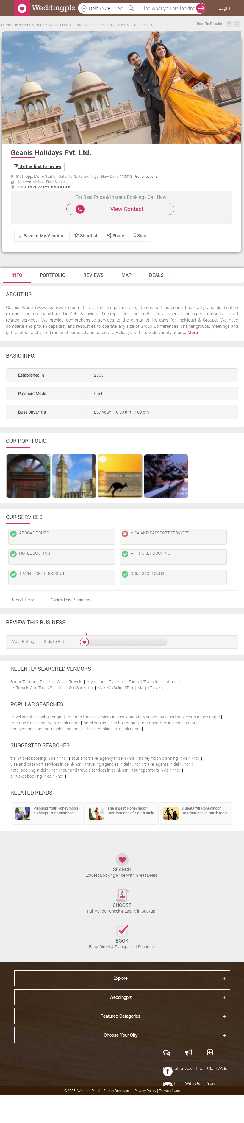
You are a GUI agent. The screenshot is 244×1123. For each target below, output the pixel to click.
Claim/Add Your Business (217, 1083)
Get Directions (146, 176)
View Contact (126, 209)
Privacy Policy (145, 1090)
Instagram (168, 1116)
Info (17, 275)
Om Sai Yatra (81, 687)
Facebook (168, 1071)
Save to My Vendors (43, 235)
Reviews (93, 275)
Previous (229, 24)
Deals (156, 275)
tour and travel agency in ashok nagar (45, 723)
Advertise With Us (194, 1075)
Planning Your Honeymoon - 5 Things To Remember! (56, 810)
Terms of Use (169, 1090)
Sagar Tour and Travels (31, 681)
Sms (141, 235)
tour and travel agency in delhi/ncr (103, 758)
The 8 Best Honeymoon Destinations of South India (130, 810)
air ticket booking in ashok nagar (111, 728)
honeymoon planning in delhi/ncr (169, 758)
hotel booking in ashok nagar (110, 723)
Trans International (161, 681)
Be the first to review (39, 166)
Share (117, 235)
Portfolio (52, 275)
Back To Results (209, 23)
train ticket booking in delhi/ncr (38, 758)
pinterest (168, 1101)
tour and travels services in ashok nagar (103, 717)
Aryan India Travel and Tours (113, 681)
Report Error (22, 600)
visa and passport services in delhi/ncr (45, 764)
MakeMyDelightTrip (115, 687)
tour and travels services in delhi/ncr (94, 770)
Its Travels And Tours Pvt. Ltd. (37, 687)
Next (236, 24)
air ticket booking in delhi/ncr (36, 776)
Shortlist (88, 235)
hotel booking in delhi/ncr (33, 770)
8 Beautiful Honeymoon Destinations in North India (204, 810)
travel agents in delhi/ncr (167, 764)
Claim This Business (70, 600)
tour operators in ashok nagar (167, 723)
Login (224, 7)
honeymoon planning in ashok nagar (44, 728)
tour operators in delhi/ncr (156, 770)
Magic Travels (150, 687)
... (190, 332)
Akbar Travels (69, 681)
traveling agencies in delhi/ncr (112, 764)
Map (126, 275)
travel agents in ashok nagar (36, 717)
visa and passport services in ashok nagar (181, 717)
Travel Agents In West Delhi (49, 187)
